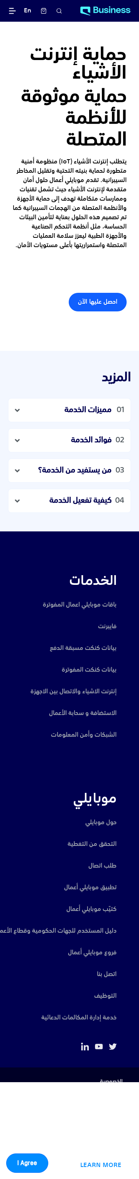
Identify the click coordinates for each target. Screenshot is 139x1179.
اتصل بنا (107, 974)
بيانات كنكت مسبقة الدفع (83, 648)
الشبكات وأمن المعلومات (84, 735)
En (27, 11)
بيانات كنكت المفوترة (89, 670)
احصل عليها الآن (97, 302)
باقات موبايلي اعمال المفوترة (80, 605)
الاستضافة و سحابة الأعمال (83, 713)
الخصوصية (111, 1081)
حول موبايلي (101, 823)
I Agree (27, 1163)
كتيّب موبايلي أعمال (91, 909)
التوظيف (105, 996)
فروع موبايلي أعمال (92, 953)
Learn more (101, 1165)
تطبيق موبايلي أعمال (90, 888)
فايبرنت (107, 627)
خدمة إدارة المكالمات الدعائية (79, 1018)
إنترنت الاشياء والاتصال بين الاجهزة (74, 692)
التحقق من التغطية (92, 844)
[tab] (69, 410)
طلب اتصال (102, 866)
